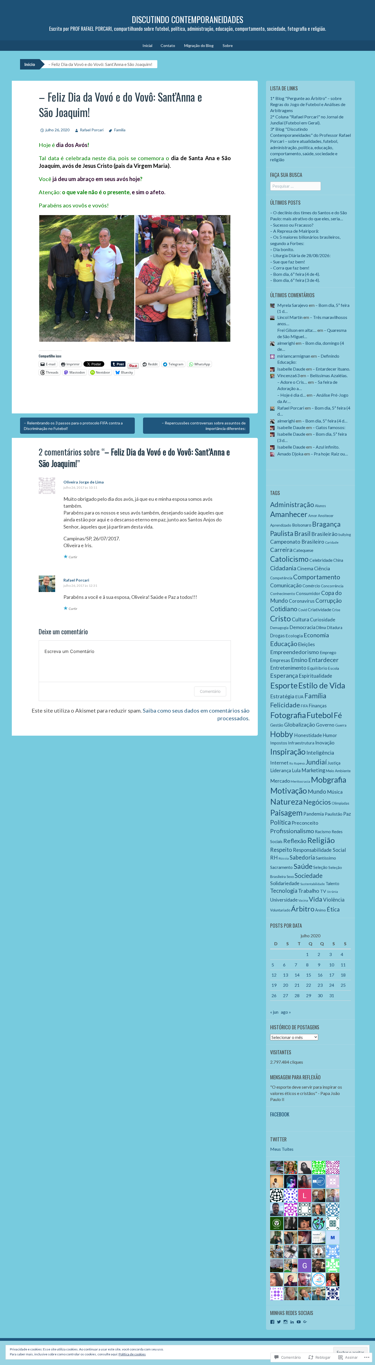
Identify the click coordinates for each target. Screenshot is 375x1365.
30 (320, 995)
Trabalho (308, 891)
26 (274, 995)
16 (320, 974)
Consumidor (308, 593)
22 (308, 985)
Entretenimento (288, 668)
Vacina (303, 900)
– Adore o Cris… (292, 382)
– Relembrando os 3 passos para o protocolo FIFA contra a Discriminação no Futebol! (73, 426)
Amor (312, 516)
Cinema (305, 568)
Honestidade (308, 735)
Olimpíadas (340, 803)
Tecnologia (283, 890)
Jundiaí (316, 762)
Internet (279, 763)
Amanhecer (288, 514)
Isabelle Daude (291, 368)
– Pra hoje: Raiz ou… (329, 453)
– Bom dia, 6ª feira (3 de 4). (295, 280)
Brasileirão (324, 534)
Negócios (317, 802)
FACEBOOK (279, 1114)
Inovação (324, 743)
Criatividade (319, 609)
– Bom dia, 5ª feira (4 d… (325, 420)
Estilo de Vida (321, 685)
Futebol (320, 715)
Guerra (340, 725)
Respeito (281, 849)
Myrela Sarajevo (292, 305)
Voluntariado (280, 910)
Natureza (286, 801)
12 (274, 974)
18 (343, 974)
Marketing (313, 770)
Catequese (303, 550)
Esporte (284, 685)
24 (331, 985)
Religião (321, 840)
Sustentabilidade (312, 884)
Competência (281, 578)
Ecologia (294, 635)
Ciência (322, 568)
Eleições (306, 644)
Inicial (147, 45)
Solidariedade (285, 883)
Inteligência (320, 752)
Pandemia (313, 814)
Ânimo (320, 910)
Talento (332, 883)
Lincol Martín (290, 317)
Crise (336, 610)
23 (320, 985)
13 (285, 974)
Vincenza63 (288, 375)
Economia (316, 635)
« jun (274, 1011)
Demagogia (279, 627)
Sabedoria (302, 857)
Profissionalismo (292, 831)
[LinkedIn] (292, 1322)
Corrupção (328, 600)
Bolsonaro (301, 524)
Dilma (321, 627)
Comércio (311, 585)
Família (119, 129)
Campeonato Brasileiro (297, 541)
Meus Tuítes (281, 1149)
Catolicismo (289, 559)
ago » (286, 1011)
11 (343, 964)
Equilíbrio (317, 668)
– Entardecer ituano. (331, 368)
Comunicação (286, 585)
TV (323, 891)
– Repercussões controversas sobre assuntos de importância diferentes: (204, 426)
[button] (87, 278)
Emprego (328, 652)
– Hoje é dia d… (291, 394)
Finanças (318, 705)
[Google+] (305, 1322)
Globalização (299, 724)
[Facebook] (272, 1322)
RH (274, 857)
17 (331, 974)
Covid (302, 610)
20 (285, 985)
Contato (168, 45)
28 (297, 995)
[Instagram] (285, 1322)
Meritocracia (300, 781)
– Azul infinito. (326, 446)
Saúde (302, 866)
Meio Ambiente (338, 771)
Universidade (284, 900)
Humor (330, 735)
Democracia (302, 627)
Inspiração (288, 751)
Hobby (281, 734)
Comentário (210, 691)
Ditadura (334, 627)
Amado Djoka (290, 453)
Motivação (288, 790)
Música (335, 792)
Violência (334, 900)
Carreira (281, 549)
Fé (338, 715)
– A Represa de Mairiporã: (294, 230)
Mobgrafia (328, 779)
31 (331, 995)
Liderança (280, 770)
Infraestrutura (301, 742)
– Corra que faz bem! (289, 267)
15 (308, 974)
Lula (296, 770)
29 (308, 995)
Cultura (300, 619)
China (338, 560)
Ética (333, 909)
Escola (333, 668)
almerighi (286, 343)
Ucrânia (332, 891)
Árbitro (302, 908)
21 (297, 985)
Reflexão (294, 840)
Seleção (320, 867)
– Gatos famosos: (329, 427)
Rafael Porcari (91, 129)
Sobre (228, 45)
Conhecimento (282, 593)
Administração (292, 504)
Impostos (278, 743)
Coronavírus (302, 601)
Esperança (284, 675)
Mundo (317, 791)
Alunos (320, 506)
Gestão (276, 725)
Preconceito (305, 823)
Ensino (299, 660)
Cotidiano (283, 609)
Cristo (280, 618)
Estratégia (282, 696)
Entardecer (323, 659)
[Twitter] (279, 1322)
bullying (344, 534)
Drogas (277, 635)
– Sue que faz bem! (287, 261)
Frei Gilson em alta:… (297, 330)
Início (29, 64)
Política (280, 822)
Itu (291, 763)
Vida (315, 899)
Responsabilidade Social (319, 850)
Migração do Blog (199, 45)
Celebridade (320, 560)
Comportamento (316, 577)
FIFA (304, 706)
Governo (325, 725)
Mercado (280, 781)
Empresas (280, 660)
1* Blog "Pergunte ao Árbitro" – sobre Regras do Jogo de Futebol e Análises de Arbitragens (307, 104)
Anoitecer (326, 515)
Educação (283, 643)
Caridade (331, 542)
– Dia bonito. (282, 249)
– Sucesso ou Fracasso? (292, 224)
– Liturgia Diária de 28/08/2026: (300, 255)
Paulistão (333, 813)
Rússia (284, 858)
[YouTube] (298, 1322)
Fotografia (288, 715)
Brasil (302, 533)
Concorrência (332, 585)
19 (274, 985)
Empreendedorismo (294, 652)
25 (343, 985)
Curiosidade (322, 619)
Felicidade (285, 705)
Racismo (323, 831)
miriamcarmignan (293, 355)
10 (331, 964)
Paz (347, 814)
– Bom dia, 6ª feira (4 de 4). (295, 274)
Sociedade (309, 875)
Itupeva (299, 763)
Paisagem (286, 812)
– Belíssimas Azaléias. (327, 375)
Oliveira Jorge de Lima (83, 482)
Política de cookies (132, 1354)
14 (297, 974)
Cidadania (283, 568)
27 (285, 995)
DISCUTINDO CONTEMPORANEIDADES (187, 19)
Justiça (334, 762)
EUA (299, 696)
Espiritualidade (315, 676)
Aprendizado (280, 525)
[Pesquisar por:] (295, 185)
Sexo (290, 877)
